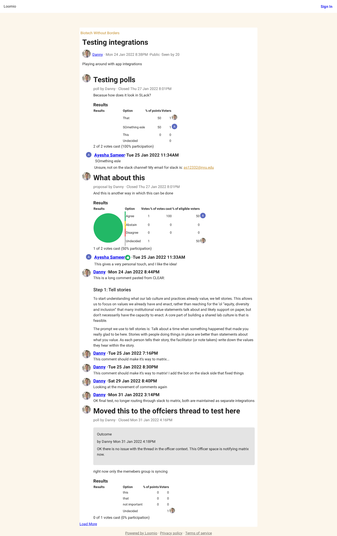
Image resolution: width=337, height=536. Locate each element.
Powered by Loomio (141, 533)
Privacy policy (171, 533)
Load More (88, 524)
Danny (97, 54)
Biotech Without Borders (99, 33)
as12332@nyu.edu (199, 167)
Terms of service (198, 533)
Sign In (326, 6)
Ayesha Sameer (109, 155)
